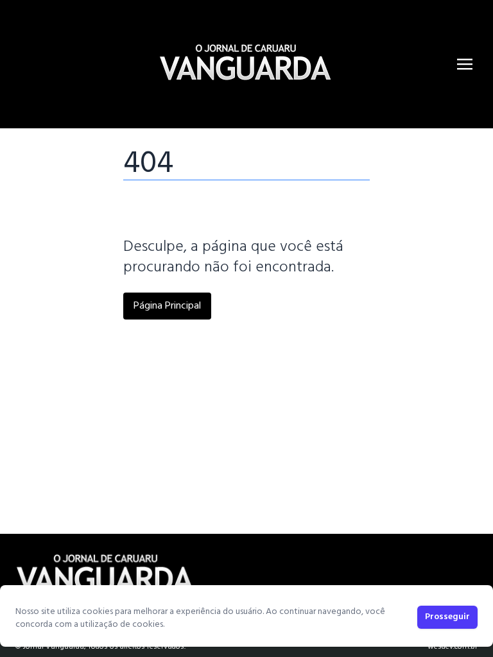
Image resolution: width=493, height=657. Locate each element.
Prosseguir (447, 617)
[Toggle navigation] (464, 64)
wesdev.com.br (453, 646)
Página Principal (167, 306)
